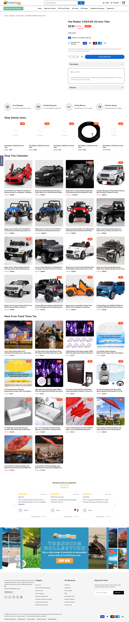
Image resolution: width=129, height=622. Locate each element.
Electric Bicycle (39, 593)
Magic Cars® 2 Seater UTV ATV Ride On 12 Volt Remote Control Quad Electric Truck (48, 230)
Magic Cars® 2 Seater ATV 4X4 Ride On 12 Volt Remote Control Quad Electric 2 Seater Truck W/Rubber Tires (17, 230)
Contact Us (67, 588)
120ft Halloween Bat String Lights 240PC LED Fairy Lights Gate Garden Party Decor (79, 352)
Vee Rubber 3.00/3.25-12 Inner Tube (64, 146)
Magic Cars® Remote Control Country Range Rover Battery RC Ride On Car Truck (111, 268)
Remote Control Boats (41, 596)
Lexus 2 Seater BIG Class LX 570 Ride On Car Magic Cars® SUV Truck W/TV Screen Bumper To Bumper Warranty (48, 268)
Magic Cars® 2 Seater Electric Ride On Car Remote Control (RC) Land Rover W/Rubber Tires (18, 306)
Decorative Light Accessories (43, 599)
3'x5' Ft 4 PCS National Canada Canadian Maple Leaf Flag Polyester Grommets (79, 428)
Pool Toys (38, 585)
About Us (67, 585)
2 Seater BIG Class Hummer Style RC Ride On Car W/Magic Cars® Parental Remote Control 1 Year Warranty (49, 306)
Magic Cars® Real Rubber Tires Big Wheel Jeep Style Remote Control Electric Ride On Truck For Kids (80, 230)
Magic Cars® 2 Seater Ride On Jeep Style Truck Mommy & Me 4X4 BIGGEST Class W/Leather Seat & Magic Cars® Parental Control (79, 191)
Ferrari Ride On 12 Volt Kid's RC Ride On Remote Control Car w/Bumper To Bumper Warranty (18, 191)
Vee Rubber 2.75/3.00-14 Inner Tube (113, 146)
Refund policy (21, 619)
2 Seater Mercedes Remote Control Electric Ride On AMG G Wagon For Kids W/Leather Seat (111, 191)
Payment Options (69, 599)
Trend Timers (68, 605)
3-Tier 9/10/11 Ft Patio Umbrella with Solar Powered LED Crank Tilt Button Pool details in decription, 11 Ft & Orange (18, 467)
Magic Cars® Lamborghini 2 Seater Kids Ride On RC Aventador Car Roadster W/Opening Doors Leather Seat (79, 306)
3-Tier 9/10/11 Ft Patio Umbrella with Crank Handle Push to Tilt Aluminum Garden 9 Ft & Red (109, 428)
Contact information (10, 619)
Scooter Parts (20, 16)
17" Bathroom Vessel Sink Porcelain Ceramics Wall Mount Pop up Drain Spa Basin (17, 428)
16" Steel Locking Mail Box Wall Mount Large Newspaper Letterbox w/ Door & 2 (79, 390)
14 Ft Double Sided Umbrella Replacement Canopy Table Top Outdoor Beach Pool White (110, 352)
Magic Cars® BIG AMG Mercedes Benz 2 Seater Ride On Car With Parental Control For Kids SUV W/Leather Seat (48, 191)
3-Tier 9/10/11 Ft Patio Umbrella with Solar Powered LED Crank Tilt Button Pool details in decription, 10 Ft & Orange (49, 467)
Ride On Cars (39, 590)
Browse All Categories (14, 9)
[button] (76, 28)
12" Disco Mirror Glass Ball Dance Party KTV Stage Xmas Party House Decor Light (48, 352)
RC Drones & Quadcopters (42, 588)
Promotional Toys (69, 596)
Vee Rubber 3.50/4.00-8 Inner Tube (14, 146)
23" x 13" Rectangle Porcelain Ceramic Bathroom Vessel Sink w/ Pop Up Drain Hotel (47, 428)
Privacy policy (31, 619)
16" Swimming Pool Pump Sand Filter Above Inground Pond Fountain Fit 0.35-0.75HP (110, 390)
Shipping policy (52, 619)
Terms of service (41, 619)
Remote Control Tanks (41, 605)
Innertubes (12, 16)
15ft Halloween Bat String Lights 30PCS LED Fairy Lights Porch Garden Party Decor (49, 390)
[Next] (115, 505)
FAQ (65, 593)
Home (6, 16)
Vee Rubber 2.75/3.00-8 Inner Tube (88, 146)
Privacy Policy (68, 590)
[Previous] (14, 505)
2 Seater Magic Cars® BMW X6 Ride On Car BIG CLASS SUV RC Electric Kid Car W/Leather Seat (110, 306)
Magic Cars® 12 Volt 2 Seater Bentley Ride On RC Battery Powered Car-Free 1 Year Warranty (80, 268)
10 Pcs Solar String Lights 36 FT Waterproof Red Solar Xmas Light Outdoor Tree (18, 352)
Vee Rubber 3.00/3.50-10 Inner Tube (39, 146)
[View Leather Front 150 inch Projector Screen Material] (109, 510)
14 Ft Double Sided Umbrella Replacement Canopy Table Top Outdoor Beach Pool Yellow (17, 390)
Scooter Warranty (69, 602)
